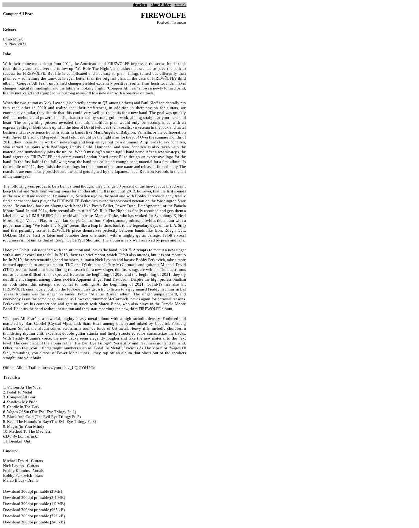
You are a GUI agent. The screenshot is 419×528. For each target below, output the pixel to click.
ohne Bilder (161, 4)
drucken (140, 4)
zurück (180, 4)
